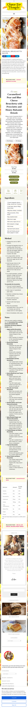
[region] (14, 697)
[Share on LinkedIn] (17, 56)
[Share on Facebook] (4, 56)
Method (15, 193)
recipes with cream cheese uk (8, 683)
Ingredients (8, 193)
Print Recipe (10, 141)
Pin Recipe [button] (18, 141)
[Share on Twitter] (8, 56)
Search (14, 594)
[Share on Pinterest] (13, 56)
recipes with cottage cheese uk (8, 685)
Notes (21, 193)
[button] (21, 202)
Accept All (14, 697)
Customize (14, 701)
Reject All (14, 705)
